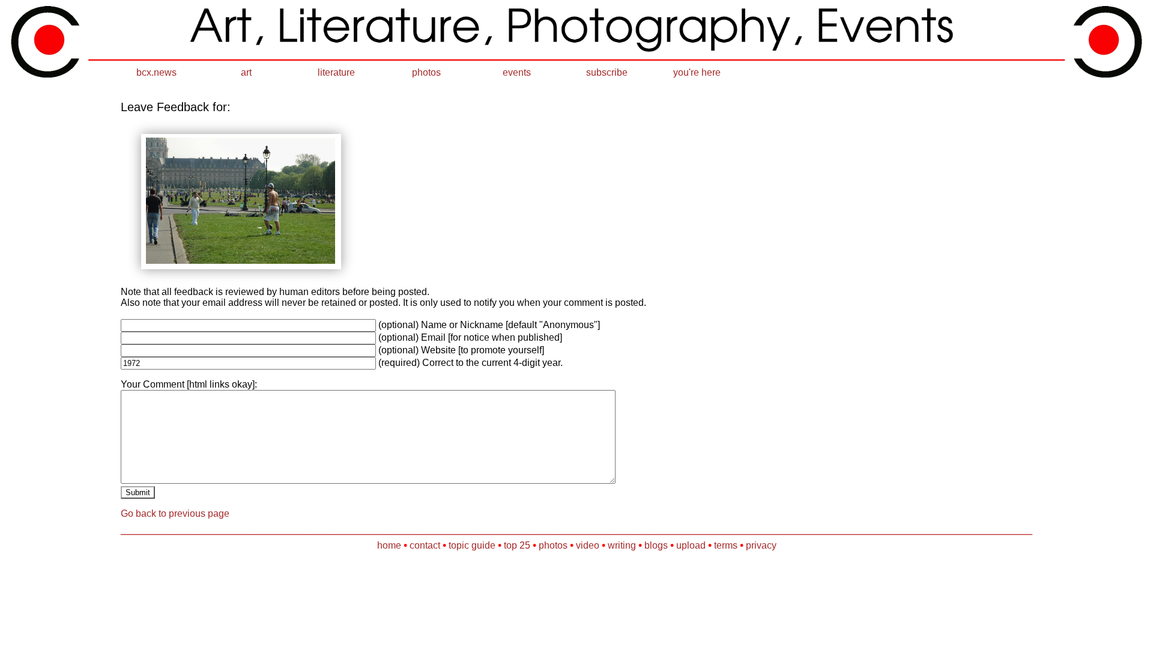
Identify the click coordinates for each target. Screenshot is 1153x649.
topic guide (472, 545)
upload (691, 545)
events (517, 72)
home (389, 545)
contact (425, 545)
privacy (761, 545)
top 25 (517, 545)
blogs (656, 545)
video (587, 545)
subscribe (607, 72)
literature (336, 72)
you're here (697, 72)
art (246, 72)
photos (426, 72)
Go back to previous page (175, 513)
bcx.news (156, 72)
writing (622, 545)
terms (725, 545)
